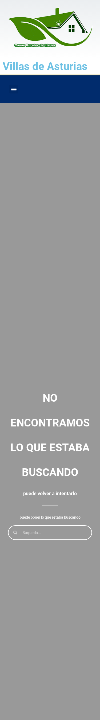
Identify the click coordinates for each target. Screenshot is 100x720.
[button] (13, 89)
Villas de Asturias (45, 66)
